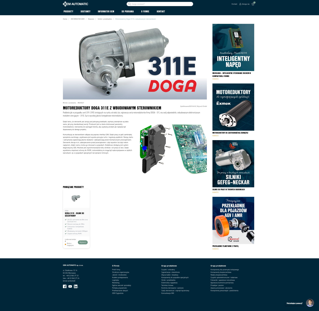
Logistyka (115, 280)
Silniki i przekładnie (168, 280)
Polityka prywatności (119, 288)
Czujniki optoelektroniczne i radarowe (224, 277)
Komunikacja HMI (167, 293)
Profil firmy (116, 270)
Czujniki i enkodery (168, 270)
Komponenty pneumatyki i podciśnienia (224, 291)
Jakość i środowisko (119, 275)
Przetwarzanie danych (120, 291)
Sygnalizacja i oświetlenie (170, 272)
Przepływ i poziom (217, 285)
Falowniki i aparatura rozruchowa (223, 280)
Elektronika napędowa (169, 283)
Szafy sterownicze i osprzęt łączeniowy (175, 291)
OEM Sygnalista (117, 293)
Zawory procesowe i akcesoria (221, 288)
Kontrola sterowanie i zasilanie (172, 288)
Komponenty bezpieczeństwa (221, 272)
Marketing (115, 283)
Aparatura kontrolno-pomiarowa (222, 283)
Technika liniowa (167, 285)
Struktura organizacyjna (120, 272)
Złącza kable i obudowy (169, 275)
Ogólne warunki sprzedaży (121, 285)
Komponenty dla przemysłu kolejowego (225, 270)
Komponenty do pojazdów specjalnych (175, 277)
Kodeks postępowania (120, 277)
